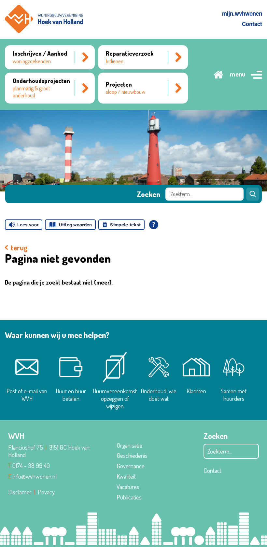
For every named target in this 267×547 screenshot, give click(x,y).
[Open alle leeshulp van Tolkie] (153, 224)
